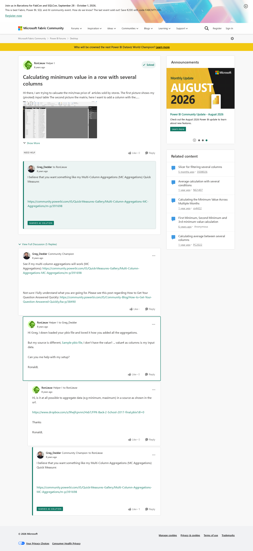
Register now (13, 15)
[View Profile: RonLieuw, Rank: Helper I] (27, 65)
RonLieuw (39, 63)
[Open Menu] (232, 38)
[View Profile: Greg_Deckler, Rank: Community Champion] (26, 255)
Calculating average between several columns (201, 238)
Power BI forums (58, 38)
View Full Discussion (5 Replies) (39, 244)
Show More (33, 143)
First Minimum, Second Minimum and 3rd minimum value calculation (202, 219)
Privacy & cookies (190, 535)
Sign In (229, 28)
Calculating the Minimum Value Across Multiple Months (203, 201)
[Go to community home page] (41, 28)
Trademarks (228, 535)
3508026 (202, 171)
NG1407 (198, 190)
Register (217, 28)
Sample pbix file (72, 342)
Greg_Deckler (44, 167)
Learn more (163, 47)
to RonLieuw (60, 167)
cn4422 (197, 208)
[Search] (206, 28)
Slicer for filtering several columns (200, 167)
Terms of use (211, 535)
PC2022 (197, 244)
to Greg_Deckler (68, 322)
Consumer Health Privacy (66, 543)
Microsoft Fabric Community (32, 38)
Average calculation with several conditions (198, 183)
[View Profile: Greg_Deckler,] (31, 169)
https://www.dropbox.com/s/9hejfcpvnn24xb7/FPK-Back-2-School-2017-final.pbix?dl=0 (88, 412)
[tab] (199, 140)
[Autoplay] (194, 140)
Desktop (74, 38)
